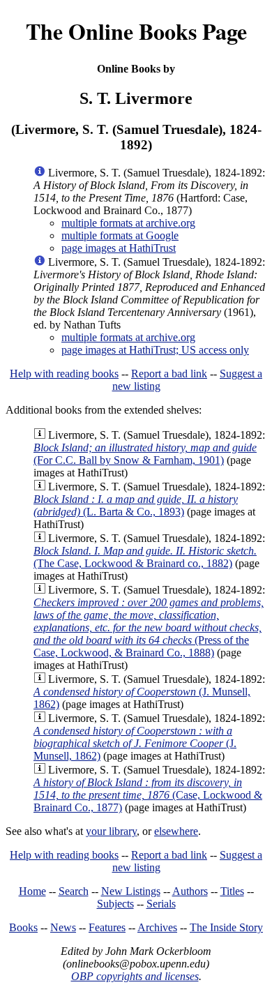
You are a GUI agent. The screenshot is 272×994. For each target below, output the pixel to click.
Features (107, 927)
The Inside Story (226, 927)
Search (74, 891)
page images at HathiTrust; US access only (155, 350)
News (63, 927)
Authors (190, 891)
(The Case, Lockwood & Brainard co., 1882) (145, 557)
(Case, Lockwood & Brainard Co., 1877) (147, 794)
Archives (157, 927)
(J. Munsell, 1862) (134, 743)
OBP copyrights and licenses (135, 976)
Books (23, 927)
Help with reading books (64, 373)
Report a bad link (169, 373)
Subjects (115, 904)
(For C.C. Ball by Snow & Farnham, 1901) (145, 454)
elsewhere (176, 831)
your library (111, 831)
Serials (161, 904)
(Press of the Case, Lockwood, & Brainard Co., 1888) (148, 627)
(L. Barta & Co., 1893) (135, 505)
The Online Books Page (136, 31)
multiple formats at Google (120, 235)
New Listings (130, 891)
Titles (232, 891)
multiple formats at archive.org (128, 223)
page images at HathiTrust (118, 248)
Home (32, 891)
